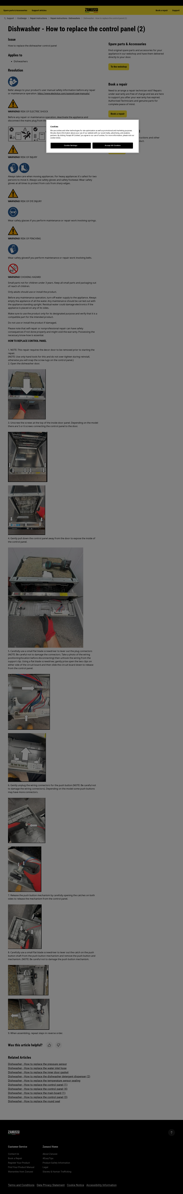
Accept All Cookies (113, 145)
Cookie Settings (70, 145)
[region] (92, 136)
